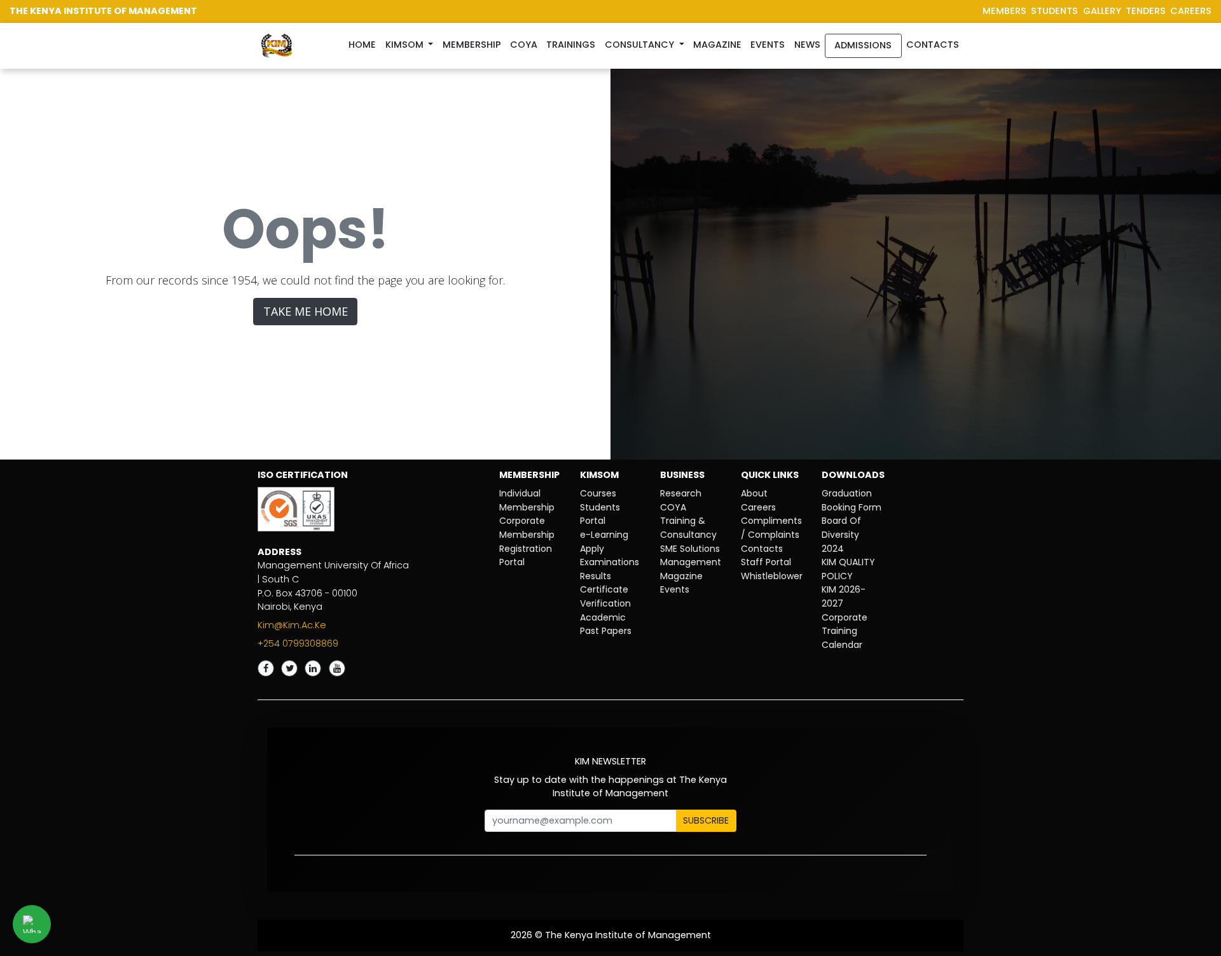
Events (767, 44)
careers (1190, 10)
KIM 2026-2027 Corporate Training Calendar (844, 616)
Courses (598, 493)
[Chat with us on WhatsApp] (32, 924)
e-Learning (604, 534)
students (1054, 10)
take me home (305, 311)
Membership (472, 44)
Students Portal (600, 514)
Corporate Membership (527, 527)
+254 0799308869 (298, 643)
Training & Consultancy (688, 527)
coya (523, 44)
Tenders (1146, 10)
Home (364, 44)
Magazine (717, 44)
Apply (592, 548)
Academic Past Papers (605, 624)
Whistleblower (772, 576)
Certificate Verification (605, 596)
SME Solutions (690, 548)
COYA (673, 507)
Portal (512, 562)
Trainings (570, 44)
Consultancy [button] (641, 44)
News (807, 44)
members (1004, 10)
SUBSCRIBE (706, 820)
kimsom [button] (405, 44)
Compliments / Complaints (771, 527)
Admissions (863, 45)
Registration (525, 548)
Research (680, 493)
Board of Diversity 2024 (841, 534)
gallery (1102, 10)
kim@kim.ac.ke (292, 625)
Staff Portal (766, 562)
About (754, 493)
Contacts (932, 44)
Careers (758, 507)
